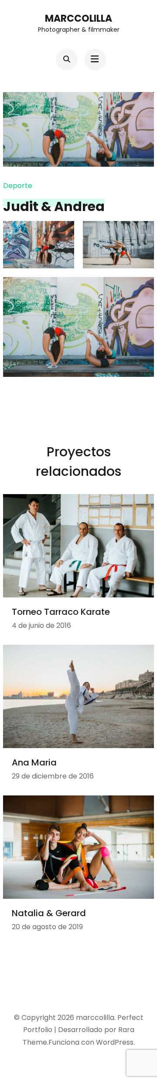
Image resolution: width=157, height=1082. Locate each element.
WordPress (114, 1042)
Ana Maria (34, 762)
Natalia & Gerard (49, 913)
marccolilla (78, 18)
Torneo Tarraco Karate (61, 612)
